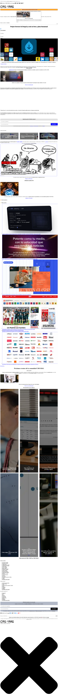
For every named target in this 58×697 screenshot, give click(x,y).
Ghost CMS (4, 596)
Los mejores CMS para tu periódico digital (48, 468)
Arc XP (3, 567)
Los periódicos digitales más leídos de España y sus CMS (9, 468)
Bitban (3, 568)
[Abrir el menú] (57, 23)
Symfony (3, 577)
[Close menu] (17, 21)
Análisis (7, 562)
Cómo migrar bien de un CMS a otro (9, 553)
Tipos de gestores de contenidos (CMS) (29, 468)
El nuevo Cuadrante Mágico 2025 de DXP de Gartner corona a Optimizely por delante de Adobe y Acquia (29, 551)
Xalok (3, 566)
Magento (3, 598)
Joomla (3, 570)
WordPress (3, 569)
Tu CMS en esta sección (5, 579)
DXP (8, 1)
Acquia (3, 584)
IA (12, 1)
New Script (3, 576)
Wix (2, 594)
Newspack (3, 571)
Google (18, 141)
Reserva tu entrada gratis (29, 18)
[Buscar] (56, 616)
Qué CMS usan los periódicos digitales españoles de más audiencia (48, 552)
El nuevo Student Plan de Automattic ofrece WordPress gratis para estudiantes (16, 294)
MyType (3, 573)
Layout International (5, 574)
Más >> (9, 470)
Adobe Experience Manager (6, 585)
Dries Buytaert (25, 143)
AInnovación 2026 (19, 11)
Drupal (2, 134)
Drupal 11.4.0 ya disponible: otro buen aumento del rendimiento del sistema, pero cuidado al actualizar (9, 136)
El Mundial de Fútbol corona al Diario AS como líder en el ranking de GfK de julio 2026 (18, 329)
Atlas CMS (3, 563)
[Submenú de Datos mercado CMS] (51, 16)
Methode (3, 595)
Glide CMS (3, 562)
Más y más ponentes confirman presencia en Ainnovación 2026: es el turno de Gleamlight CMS (19, 258)
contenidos (11, 1)
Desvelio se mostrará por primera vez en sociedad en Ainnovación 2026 (15, 331)
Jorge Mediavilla (2, 30)
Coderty (3, 578)
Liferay (3, 583)
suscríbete (46, 141)
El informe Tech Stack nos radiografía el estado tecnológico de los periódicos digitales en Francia (20, 364)
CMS (7, 1)
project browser (29, 143)
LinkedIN (20, 141)
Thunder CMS (4, 572)
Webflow (3, 588)
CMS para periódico (3, 560)
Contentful (3, 587)
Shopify (3, 593)
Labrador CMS (4, 565)
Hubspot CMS (4, 597)
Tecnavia (3, 575)
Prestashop (3, 599)
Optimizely (29, 548)
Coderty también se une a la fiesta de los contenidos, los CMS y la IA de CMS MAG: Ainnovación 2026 (21, 234)
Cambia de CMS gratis (33, 143)
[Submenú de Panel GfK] (44, 16)
